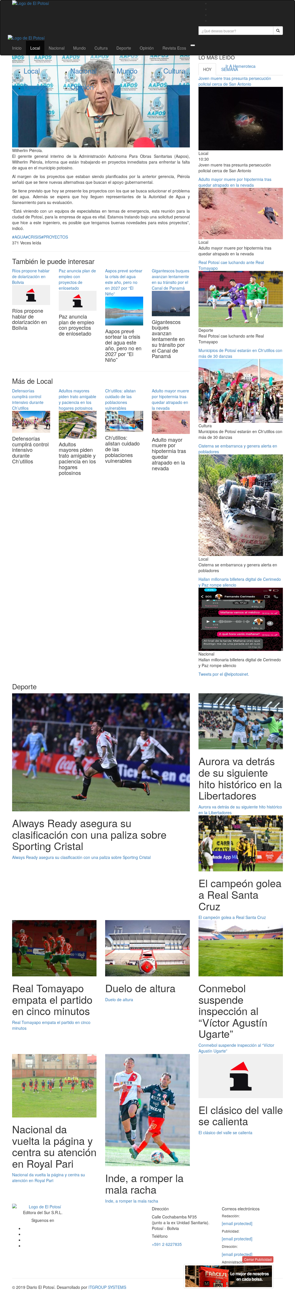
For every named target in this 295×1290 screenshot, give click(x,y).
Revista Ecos (174, 48)
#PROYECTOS (54, 237)
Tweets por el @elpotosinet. (223, 674)
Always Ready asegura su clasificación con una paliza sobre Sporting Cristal (81, 857)
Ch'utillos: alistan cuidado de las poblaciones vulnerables (120, 399)
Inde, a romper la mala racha (131, 1201)
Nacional (57, 48)
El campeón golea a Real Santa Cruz (232, 917)
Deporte (123, 48)
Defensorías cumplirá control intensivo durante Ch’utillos (28, 399)
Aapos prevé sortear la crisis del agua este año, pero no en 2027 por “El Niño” (123, 282)
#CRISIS (33, 237)
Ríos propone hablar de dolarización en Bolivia (31, 276)
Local (35, 48)
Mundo (79, 48)
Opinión (147, 48)
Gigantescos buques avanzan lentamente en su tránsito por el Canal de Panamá (170, 279)
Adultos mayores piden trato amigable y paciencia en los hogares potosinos (77, 399)
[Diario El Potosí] (101, 3)
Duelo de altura (119, 999)
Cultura (101, 48)
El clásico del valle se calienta (225, 1132)
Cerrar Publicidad (258, 1259)
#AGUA (19, 237)
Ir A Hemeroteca (241, 66)
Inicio (17, 48)
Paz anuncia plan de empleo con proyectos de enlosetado (77, 279)
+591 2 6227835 (167, 1244)
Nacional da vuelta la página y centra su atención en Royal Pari (48, 1177)
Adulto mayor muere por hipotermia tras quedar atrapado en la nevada (170, 399)
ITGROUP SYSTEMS (107, 1287)
